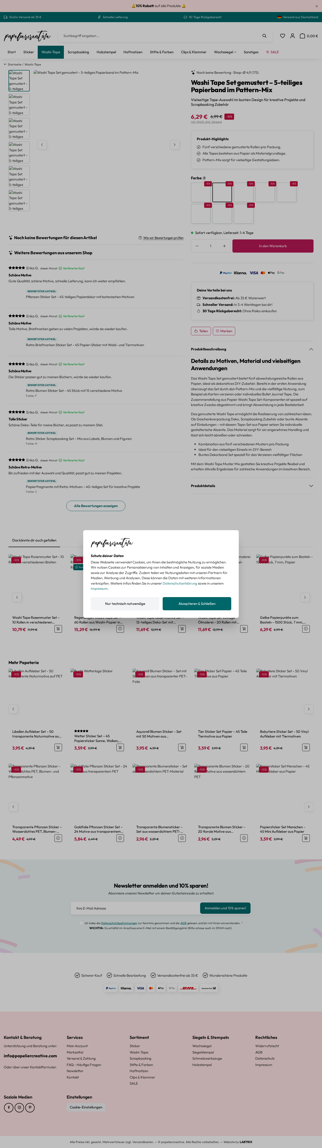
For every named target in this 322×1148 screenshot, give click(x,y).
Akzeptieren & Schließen (196, 603)
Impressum (99, 588)
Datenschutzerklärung (180, 583)
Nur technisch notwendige (125, 603)
